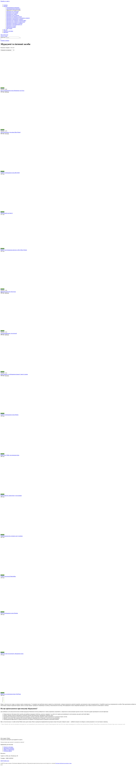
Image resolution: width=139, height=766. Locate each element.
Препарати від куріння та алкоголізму (15, 22)
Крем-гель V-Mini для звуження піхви (10, 455)
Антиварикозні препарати (12, 7)
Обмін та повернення (8, 749)
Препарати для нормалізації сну (14, 24)
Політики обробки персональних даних (63, 763)
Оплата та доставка (8, 31)
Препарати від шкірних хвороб (14, 16)
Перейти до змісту (5, 1)
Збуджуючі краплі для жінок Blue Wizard (10, 132)
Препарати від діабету (11, 14)
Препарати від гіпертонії (12, 11)
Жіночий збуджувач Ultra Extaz (8, 291)
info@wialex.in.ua (5, 760)
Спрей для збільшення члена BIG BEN (10, 172)
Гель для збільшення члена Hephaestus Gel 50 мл (12, 90)
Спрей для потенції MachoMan (8, 576)
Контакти (5, 32)
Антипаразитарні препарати (13, 8)
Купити (2, 88)
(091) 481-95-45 (4, 35)
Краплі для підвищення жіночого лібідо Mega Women (14, 250)
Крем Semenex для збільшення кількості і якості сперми (14, 374)
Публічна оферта (7, 751)
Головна (5, 5)
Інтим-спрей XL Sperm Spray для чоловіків (11, 495)
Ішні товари (9, 28)
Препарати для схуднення (12, 15)
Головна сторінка (5, 40)
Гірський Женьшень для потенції (9, 333)
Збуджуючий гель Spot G (7, 213)
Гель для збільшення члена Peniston (9, 613)
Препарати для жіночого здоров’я (14, 19)
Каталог (5, 6)
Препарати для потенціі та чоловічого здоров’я (18, 18)
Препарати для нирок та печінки (14, 23)
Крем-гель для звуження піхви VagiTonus (11, 694)
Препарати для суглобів (12, 12)
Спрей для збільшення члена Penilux (9, 414)
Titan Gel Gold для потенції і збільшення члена (12, 653)
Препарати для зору (11, 25)
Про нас (5, 29)
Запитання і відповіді (8, 748)
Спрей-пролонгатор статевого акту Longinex (12, 536)
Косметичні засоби (11, 27)
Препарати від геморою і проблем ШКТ (16, 20)
